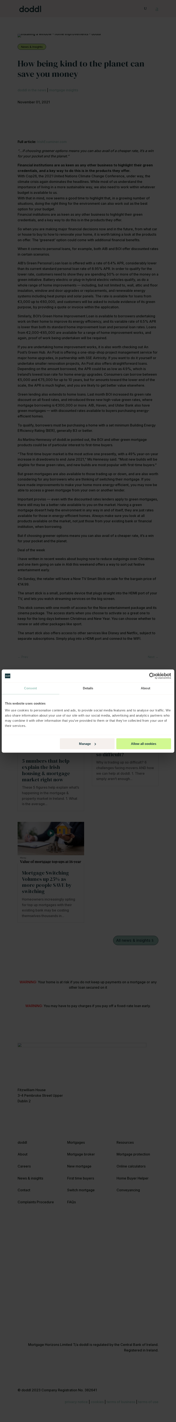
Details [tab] (88, 688)
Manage (85, 744)
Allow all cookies (143, 744)
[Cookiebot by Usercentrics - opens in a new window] (152, 676)
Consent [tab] (30, 688)
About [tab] (145, 688)
